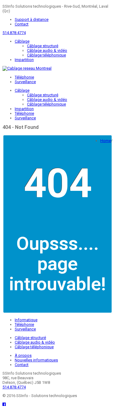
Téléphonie (24, 77)
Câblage (22, 41)
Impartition (24, 59)
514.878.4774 (14, 32)
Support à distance (31, 19)
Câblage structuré (42, 46)
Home (105, 140)
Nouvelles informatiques (36, 360)
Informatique (26, 320)
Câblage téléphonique (46, 55)
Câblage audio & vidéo (47, 50)
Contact (22, 24)
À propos (23, 355)
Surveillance (25, 81)
